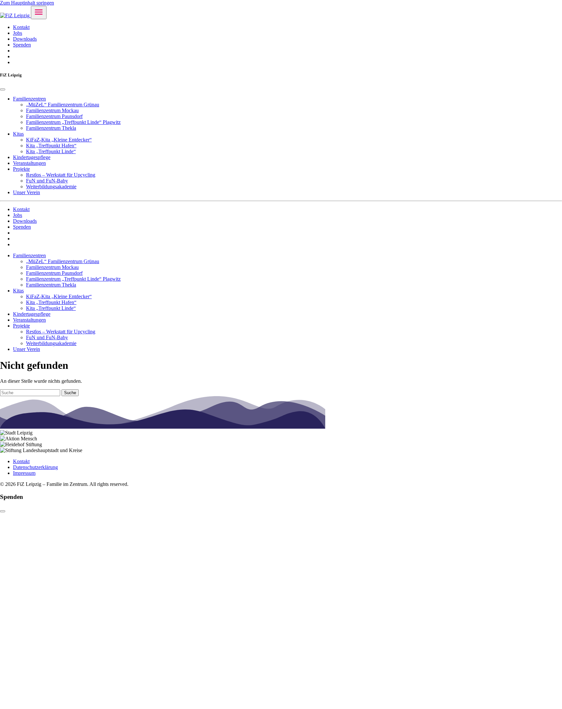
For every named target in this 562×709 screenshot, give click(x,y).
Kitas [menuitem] (18, 134)
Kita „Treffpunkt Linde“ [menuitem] (51, 151)
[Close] (2, 89)
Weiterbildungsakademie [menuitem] (51, 186)
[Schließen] (2, 511)
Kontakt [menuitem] (21, 27)
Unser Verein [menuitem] (26, 192)
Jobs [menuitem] (17, 33)
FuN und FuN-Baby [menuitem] (47, 180)
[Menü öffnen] (39, 12)
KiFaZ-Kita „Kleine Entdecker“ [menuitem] (59, 139)
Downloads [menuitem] (25, 39)
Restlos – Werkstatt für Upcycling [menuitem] (60, 175)
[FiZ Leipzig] (15, 15)
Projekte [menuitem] (21, 169)
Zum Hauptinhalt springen (27, 3)
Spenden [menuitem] (22, 44)
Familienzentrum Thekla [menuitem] (51, 128)
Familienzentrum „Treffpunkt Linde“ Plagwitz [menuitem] (73, 122)
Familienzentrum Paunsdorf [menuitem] (54, 116)
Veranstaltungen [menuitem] (29, 163)
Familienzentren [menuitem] (29, 98)
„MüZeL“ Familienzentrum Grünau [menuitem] (62, 104)
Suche (70, 392)
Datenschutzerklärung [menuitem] (35, 467)
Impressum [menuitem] (24, 473)
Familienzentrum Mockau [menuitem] (52, 110)
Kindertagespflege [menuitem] (31, 157)
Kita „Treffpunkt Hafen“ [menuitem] (51, 145)
